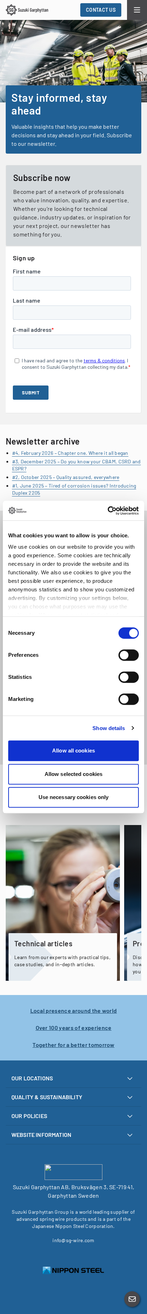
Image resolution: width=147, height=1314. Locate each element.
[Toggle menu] (137, 10)
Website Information (41, 1134)
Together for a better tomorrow (73, 1044)
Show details (108, 728)
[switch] (128, 655)
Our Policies (29, 1115)
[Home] (27, 10)
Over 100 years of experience (74, 1027)
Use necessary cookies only (74, 797)
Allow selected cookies (73, 774)
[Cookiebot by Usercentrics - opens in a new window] (107, 510)
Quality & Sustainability (46, 1097)
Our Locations (32, 1078)
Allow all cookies (73, 751)
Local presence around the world (73, 1010)
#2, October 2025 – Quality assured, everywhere (66, 477)
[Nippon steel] (73, 1270)
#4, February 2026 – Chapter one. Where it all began (70, 453)
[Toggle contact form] (132, 1299)
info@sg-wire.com (73, 1240)
